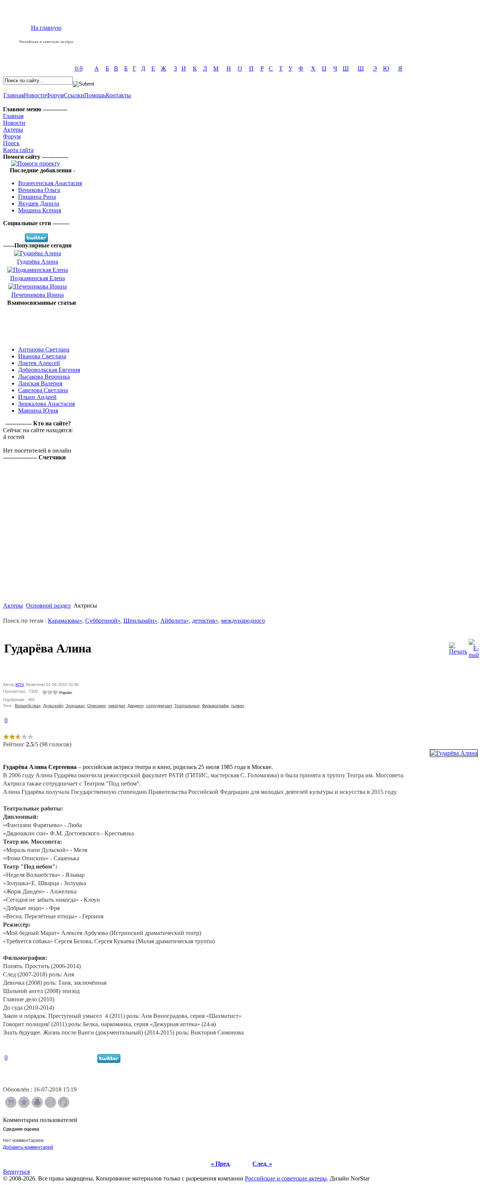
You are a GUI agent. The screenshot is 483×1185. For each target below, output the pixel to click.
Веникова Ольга (39, 190)
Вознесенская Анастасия (50, 183)
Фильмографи (215, 705)
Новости (35, 95)
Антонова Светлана (43, 349)
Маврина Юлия (38, 410)
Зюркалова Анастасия (46, 404)
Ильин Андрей (37, 397)
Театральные (187, 705)
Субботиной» (102, 620)
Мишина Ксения (39, 210)
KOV (19, 684)
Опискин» (96, 705)
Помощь (95, 95)
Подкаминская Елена (37, 278)
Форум (55, 95)
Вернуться (16, 1171)
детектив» (205, 620)
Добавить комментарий (28, 1147)
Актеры (13, 129)
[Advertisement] (41, 323)
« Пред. (221, 1163)
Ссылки (74, 95)
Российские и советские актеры (286, 1178)
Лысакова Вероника (44, 376)
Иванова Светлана (42, 356)
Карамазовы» (65, 620)
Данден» (136, 705)
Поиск (11, 143)
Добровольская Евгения (49, 370)
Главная (13, 95)
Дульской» (53, 705)
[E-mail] (474, 646)
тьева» (237, 705)
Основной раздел (48, 605)
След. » (262, 1163)
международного (243, 620)
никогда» (116, 705)
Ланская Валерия (40, 383)
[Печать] (458, 646)
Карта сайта (18, 150)
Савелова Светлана (43, 390)
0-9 (79, 68)
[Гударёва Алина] (454, 753)
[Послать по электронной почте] (50, 1105)
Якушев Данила (38, 203)
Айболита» (174, 620)
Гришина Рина (37, 196)
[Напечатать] (37, 1105)
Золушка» (75, 705)
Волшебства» (28, 705)
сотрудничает (159, 705)
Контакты (118, 95)
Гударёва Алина (37, 261)
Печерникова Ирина (37, 295)
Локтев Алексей (39, 363)
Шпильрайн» (140, 620)
